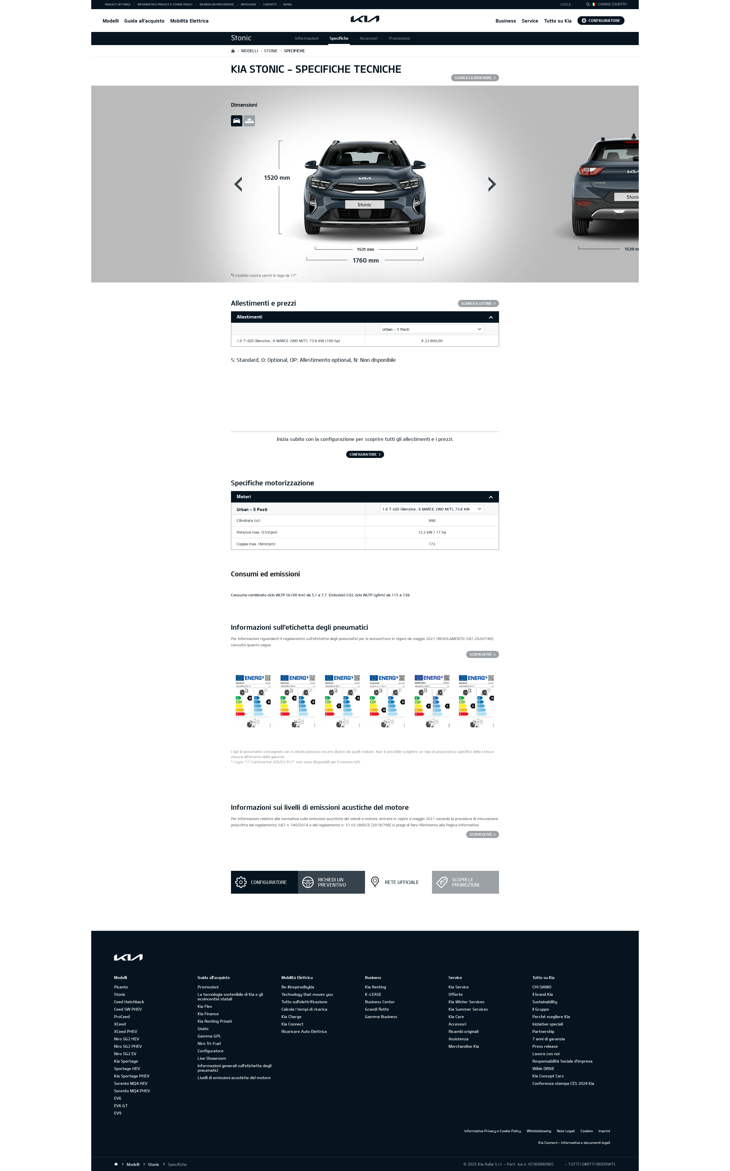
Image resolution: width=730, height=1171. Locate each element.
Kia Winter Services (466, 1001)
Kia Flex (205, 1006)
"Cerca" (589, 5)
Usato (203, 1028)
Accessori (369, 38)
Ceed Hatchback (129, 1001)
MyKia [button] (287, 4)
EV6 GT (121, 1105)
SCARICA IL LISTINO (476, 303)
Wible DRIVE (543, 1068)
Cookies (587, 1131)
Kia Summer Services (468, 1009)
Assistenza (459, 1038)
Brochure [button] (248, 4)
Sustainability (544, 1001)
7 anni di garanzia (548, 1038)
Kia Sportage (126, 1061)
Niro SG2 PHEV (128, 1046)
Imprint (604, 1131)
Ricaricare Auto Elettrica (304, 1031)
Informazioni (306, 38)
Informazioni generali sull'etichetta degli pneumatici (234, 1068)
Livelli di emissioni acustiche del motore (234, 1077)
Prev (238, 184)
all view (249, 120)
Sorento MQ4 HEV (130, 1083)
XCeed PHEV (125, 1031)
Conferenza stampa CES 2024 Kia (563, 1083)
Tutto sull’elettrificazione (304, 1001)
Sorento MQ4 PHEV (132, 1090)
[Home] (116, 1164)
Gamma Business (381, 1016)
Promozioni (399, 38)
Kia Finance (208, 1013)
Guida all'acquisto (144, 20)
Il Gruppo (540, 1009)
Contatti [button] (269, 4)
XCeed (120, 1023)
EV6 (117, 1098)
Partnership (543, 1031)
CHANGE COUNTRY (612, 4)
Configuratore (604, 20)
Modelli (111, 20)
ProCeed (122, 1016)
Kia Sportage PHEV (131, 1075)
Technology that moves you (307, 994)
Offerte (456, 994)
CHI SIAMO (541, 986)
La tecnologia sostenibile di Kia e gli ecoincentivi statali (230, 996)
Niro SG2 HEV (126, 1038)
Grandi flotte (377, 1009)
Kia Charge (291, 1016)
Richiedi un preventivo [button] (217, 4)
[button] (568, 4)
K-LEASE (373, 994)
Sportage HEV (127, 1068)
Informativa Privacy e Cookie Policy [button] (165, 4)
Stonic (119, 994)
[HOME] (233, 51)
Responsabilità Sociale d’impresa (562, 1061)
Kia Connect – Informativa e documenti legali (574, 1142)
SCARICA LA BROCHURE (473, 78)
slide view (236, 120)
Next (492, 184)
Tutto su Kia (558, 20)
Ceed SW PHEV (128, 1009)
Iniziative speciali (547, 1023)
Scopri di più (481, 654)
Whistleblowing (539, 1131)
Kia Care (456, 1016)
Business (506, 20)
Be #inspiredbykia (297, 986)
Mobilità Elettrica (189, 20)
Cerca (565, 4)
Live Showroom (212, 1058)
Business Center (380, 1001)
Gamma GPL (209, 1035)
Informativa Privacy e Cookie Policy (493, 1131)
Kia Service (459, 986)
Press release (545, 1046)
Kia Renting (375, 986)
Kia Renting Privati (215, 1021)
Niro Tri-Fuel (209, 1043)
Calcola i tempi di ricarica (304, 1009)
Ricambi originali (463, 1031)
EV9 (117, 1113)
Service (530, 20)
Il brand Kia (542, 994)
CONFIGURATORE (363, 454)
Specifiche (339, 38)
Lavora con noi (545, 1053)
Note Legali (566, 1131)
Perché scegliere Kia (551, 1016)
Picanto (121, 986)
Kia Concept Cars (548, 1075)
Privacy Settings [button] (118, 4)
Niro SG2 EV (125, 1053)
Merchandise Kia (464, 1046)
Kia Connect (292, 1023)
